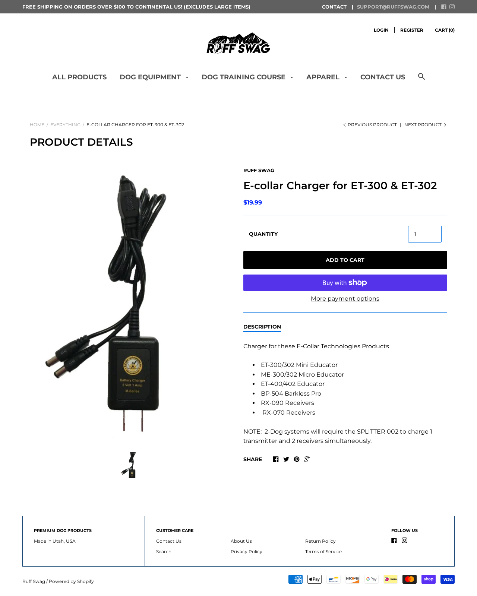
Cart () (445, 30)
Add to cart (345, 260)
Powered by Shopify (71, 581)
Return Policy (320, 541)
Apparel (323, 77)
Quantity (263, 234)
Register (411, 30)
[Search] (421, 80)
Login (381, 30)
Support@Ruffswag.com (393, 7)
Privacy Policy (246, 551)
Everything (65, 124)
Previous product (372, 124)
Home (37, 124)
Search (163, 551)
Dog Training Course (244, 77)
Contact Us (382, 77)
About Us (241, 541)
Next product (423, 124)
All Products (79, 77)
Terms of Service (323, 551)
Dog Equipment (151, 77)
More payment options (345, 298)
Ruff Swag (258, 170)
